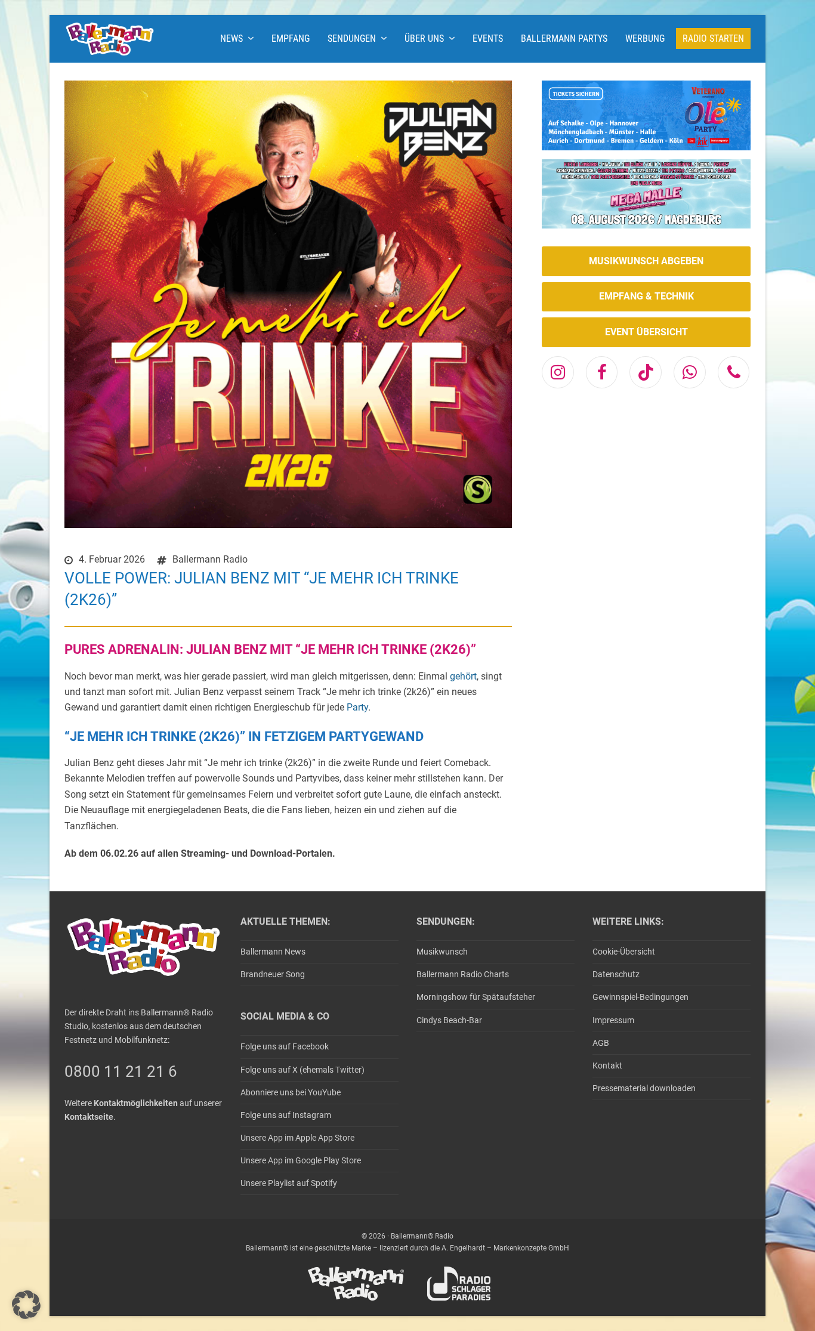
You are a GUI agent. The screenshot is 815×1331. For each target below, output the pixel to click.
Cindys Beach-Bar (449, 1020)
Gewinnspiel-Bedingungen (640, 997)
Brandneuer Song (272, 974)
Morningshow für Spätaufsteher (475, 997)
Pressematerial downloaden (644, 1088)
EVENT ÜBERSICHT (646, 332)
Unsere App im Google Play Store (300, 1160)
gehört (463, 676)
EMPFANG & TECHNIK (646, 296)
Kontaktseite (88, 1117)
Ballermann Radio (210, 559)
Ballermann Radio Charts (462, 974)
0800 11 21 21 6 (120, 1071)
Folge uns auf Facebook (284, 1046)
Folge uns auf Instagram (285, 1115)
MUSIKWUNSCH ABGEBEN (646, 261)
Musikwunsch (442, 951)
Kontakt (607, 1065)
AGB (600, 1043)
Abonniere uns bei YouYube (290, 1092)
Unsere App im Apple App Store (297, 1137)
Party (357, 707)
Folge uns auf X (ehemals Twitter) (302, 1069)
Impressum (613, 1020)
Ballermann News (272, 951)
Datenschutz (616, 974)
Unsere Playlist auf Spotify (288, 1183)
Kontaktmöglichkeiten (136, 1103)
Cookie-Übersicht (623, 951)
